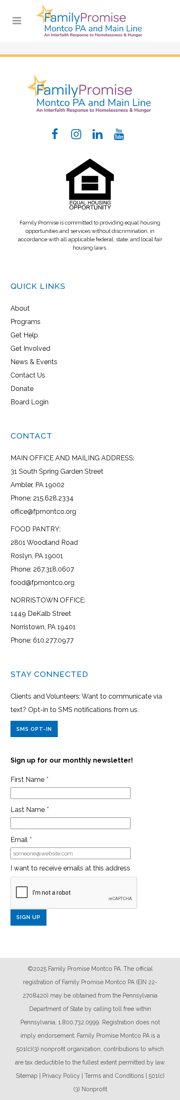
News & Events (33, 362)
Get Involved (30, 348)
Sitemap (27, 1075)
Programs (25, 322)
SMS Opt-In (34, 729)
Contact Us (27, 375)
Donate (21, 389)
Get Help (24, 335)
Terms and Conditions (114, 1075)
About (20, 308)
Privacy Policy (61, 1075)
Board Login (29, 402)
